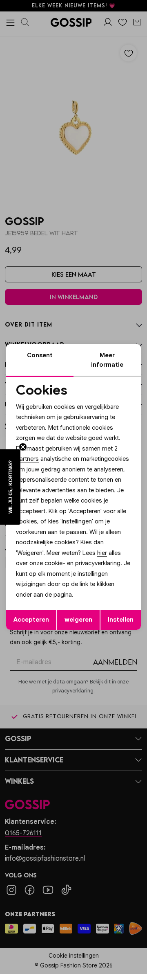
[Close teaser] (23, 447)
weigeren (78, 619)
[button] (10, 487)
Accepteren (31, 619)
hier (102, 553)
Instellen (121, 619)
